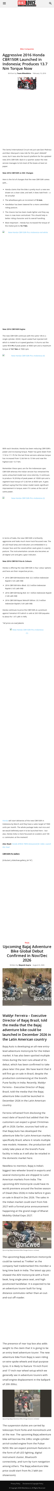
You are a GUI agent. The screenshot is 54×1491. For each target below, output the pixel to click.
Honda (6, 820)
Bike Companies (27, 49)
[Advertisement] (27, 23)
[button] (50, 3)
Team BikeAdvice (24, 73)
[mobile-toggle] (4, 3)
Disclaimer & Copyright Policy (33, 1483)
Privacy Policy (15, 1483)
